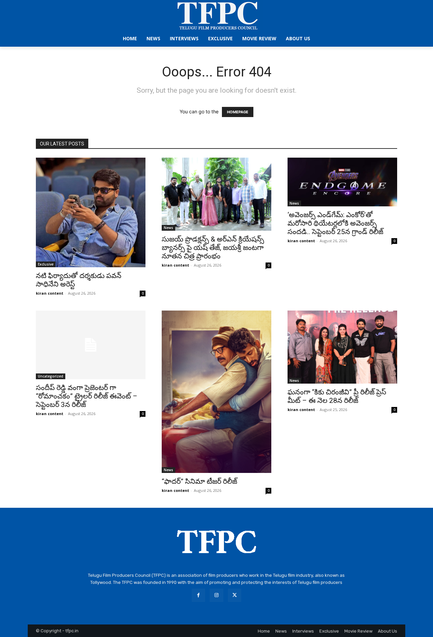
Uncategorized (50, 376)
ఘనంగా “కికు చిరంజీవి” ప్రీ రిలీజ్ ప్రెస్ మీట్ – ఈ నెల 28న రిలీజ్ (337, 396)
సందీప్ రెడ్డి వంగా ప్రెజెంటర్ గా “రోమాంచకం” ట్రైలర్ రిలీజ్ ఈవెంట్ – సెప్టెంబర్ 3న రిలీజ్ (86, 396)
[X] (234, 595)
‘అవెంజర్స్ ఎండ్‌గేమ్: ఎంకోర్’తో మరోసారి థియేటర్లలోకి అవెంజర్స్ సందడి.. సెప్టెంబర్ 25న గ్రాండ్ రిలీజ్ (335, 223)
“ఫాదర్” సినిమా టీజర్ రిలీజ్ (199, 481)
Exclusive (45, 264)
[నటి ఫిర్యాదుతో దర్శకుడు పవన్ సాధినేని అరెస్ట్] (90, 212)
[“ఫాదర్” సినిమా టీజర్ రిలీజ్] (216, 392)
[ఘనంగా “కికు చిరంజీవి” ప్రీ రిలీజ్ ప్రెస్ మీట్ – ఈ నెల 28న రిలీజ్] (342, 347)
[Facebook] (198, 595)
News (168, 227)
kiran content (49, 293)
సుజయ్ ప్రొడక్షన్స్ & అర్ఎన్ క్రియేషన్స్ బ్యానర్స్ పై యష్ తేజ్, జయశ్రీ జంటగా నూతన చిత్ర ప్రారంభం (213, 247)
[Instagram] (216, 595)
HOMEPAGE (237, 112)
